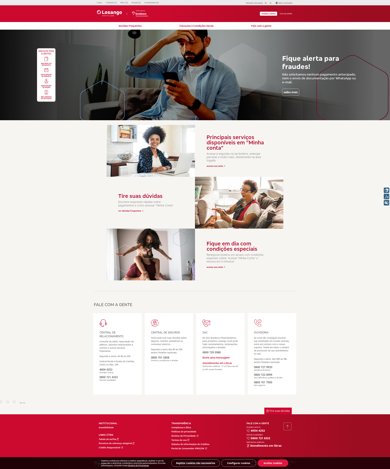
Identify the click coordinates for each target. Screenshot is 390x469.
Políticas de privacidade (183, 431)
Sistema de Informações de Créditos (190, 444)
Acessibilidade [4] (151, 3)
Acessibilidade (106, 427)
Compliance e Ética (181, 427)
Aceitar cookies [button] (273, 463)
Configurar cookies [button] (238, 463)
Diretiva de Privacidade (138, 465)
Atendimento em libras (266, 445)
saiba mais (291, 92)
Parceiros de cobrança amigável (115, 443)
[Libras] (386, 190)
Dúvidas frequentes (130, 25)
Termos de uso (179, 440)
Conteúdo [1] (111, 3)
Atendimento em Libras (217, 363)
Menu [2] (124, 3)
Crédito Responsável (109, 447)
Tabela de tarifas (107, 439)
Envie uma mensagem (216, 357)
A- (270, 3)
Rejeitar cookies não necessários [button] (195, 463)
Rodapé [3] (136, 3)
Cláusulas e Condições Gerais (196, 25)
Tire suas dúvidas (279, 410)
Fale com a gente (261, 25)
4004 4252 (258, 430)
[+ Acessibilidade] (386, 202)
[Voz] (386, 196)
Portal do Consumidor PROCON (187, 448)
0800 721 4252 (260, 438)
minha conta (268, 13)
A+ (265, 3)
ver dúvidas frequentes (129, 211)
